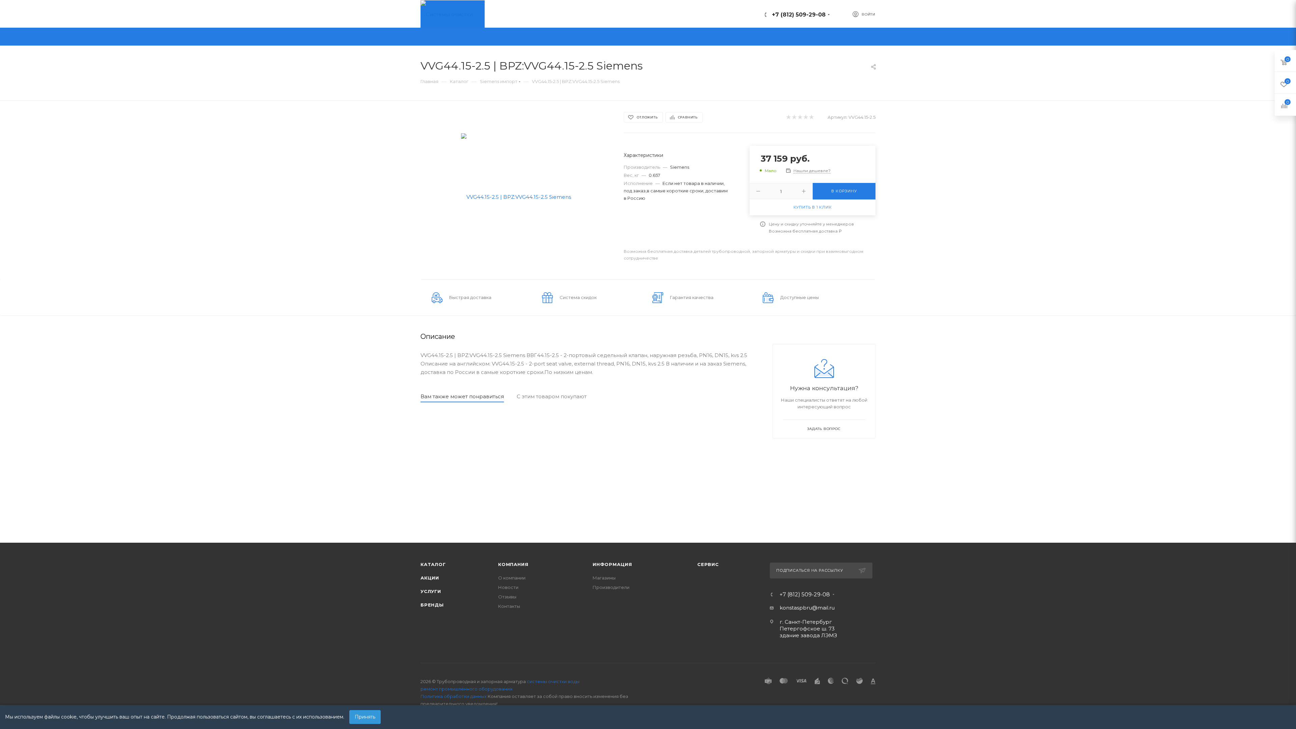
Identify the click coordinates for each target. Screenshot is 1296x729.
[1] (788, 117)
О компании (511, 577)
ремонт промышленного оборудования (466, 689)
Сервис (708, 564)
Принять (365, 717)
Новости (508, 587)
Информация (612, 564)
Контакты (509, 606)
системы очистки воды (553, 681)
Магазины (604, 577)
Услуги (431, 591)
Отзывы (507, 596)
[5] (811, 117)
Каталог (433, 564)
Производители (611, 587)
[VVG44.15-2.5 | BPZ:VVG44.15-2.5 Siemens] (516, 196)
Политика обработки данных (454, 696)
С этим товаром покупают (552, 396)
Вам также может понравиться (462, 396)
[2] (794, 117)
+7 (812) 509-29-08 (799, 14)
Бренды (432, 605)
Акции (430, 577)
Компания (513, 564)
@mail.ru (823, 607)
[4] (805, 117)
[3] (800, 117)
